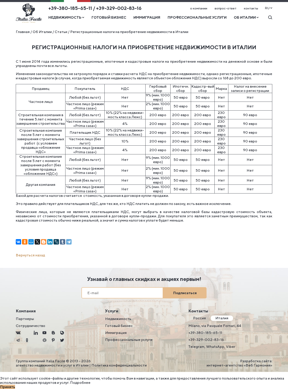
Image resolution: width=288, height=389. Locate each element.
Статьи (61, 32)
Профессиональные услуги (197, 17)
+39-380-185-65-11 (205, 333)
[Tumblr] (62, 242)
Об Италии (42, 32)
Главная (23, 32)
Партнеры (25, 319)
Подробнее (80, 382)
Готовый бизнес (109, 17)
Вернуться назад (30, 255)
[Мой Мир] (31, 242)
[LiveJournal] (56, 242)
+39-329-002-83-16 (206, 340)
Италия (221, 318)
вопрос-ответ (225, 8)
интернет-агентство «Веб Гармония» (239, 365)
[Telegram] (69, 242)
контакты (251, 8)
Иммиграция (146, 17)
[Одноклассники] (24, 242)
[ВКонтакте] (18, 242)
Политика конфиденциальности (119, 365)
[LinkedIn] (50, 242)
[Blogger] (43, 242)
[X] (37, 242)
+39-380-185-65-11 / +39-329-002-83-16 (95, 8)
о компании (198, 8)
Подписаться (185, 293)
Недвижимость (118, 319)
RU (267, 8)
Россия (199, 318)
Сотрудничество (30, 326)
